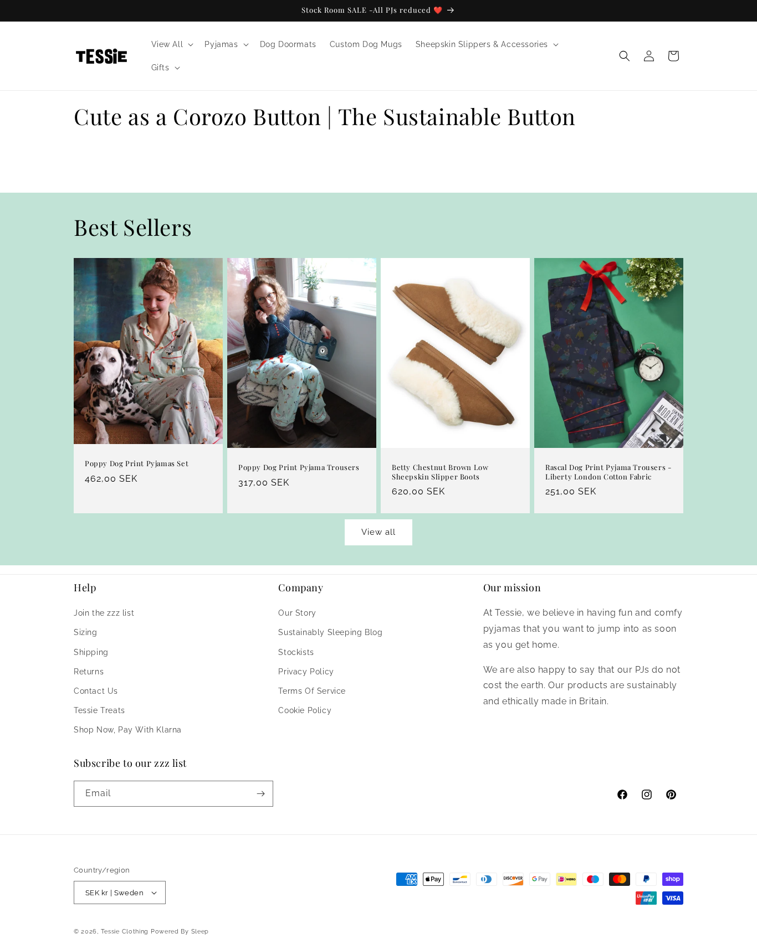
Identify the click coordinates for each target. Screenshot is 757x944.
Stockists (296, 652)
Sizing (86, 632)
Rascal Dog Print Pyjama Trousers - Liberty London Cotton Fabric (608, 472)
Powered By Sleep (180, 931)
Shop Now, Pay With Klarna (128, 729)
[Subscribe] (260, 794)
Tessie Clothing (125, 931)
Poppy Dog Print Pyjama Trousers (299, 467)
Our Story (297, 612)
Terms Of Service (312, 691)
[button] (171, 44)
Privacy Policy (306, 671)
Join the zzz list (104, 612)
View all (378, 532)
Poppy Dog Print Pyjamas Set (136, 464)
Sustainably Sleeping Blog (330, 632)
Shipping (91, 652)
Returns (89, 671)
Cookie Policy (304, 710)
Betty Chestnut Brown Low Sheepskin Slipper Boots (440, 472)
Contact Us (96, 691)
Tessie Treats (99, 710)
